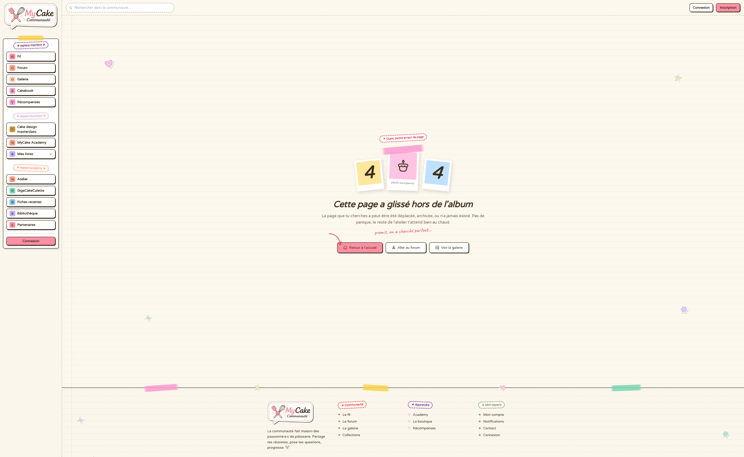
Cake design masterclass (27, 129)
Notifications (493, 421)
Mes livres (25, 154)
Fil (19, 56)
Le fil (346, 415)
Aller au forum (409, 248)
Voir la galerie (452, 248)
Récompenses (28, 102)
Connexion (30, 241)
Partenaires (26, 225)
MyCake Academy (31, 143)
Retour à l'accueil (362, 248)
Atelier (22, 179)
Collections (351, 435)
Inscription (728, 8)
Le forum (350, 421)
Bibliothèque (27, 213)
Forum (22, 68)
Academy (420, 415)
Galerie (22, 79)
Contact (489, 428)
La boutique (422, 421)
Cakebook (25, 91)
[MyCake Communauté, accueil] (31, 16)
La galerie (350, 428)
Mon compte (493, 415)
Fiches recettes (29, 202)
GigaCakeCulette (30, 191)
